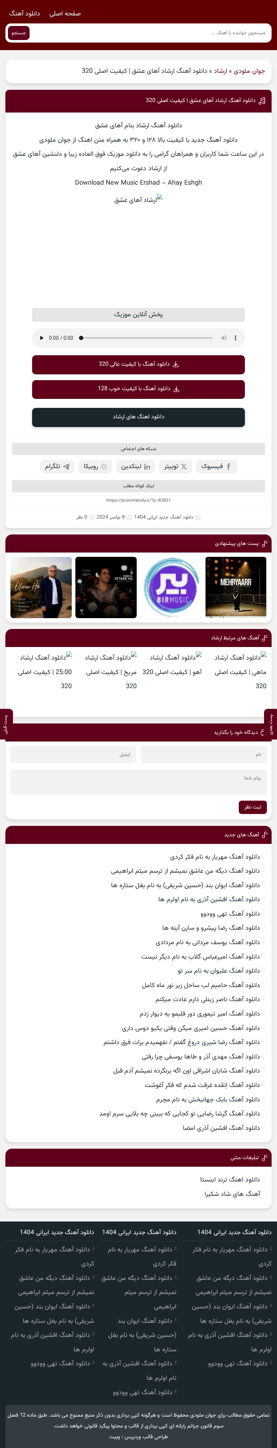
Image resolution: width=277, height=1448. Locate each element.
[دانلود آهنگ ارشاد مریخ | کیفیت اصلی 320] (106, 682)
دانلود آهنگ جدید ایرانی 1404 (164, 517)
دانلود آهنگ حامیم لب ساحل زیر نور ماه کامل (201, 986)
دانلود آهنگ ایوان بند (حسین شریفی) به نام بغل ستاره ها (185, 886)
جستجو (19, 33)
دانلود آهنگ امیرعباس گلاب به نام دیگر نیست (200, 957)
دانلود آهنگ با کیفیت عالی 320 (134, 364)
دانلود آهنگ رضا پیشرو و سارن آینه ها (211, 928)
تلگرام (52, 467)
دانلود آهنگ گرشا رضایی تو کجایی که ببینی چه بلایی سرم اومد (179, 1114)
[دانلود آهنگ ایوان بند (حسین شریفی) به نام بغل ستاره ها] (106, 587)
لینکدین (131, 467)
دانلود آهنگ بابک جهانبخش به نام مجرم (208, 1100)
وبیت (114, 1437)
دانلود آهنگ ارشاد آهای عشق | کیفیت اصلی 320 (201, 100)
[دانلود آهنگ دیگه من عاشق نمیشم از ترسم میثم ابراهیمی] (171, 587)
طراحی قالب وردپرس (146, 1437)
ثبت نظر (252, 807)
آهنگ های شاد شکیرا (232, 1194)
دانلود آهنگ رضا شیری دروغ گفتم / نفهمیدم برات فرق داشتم (182, 1043)
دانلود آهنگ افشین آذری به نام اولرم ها (209, 900)
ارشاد (220, 71)
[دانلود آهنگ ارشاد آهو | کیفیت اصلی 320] (171, 682)
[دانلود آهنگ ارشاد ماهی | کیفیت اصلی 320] (236, 682)
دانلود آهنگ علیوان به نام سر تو (219, 971)
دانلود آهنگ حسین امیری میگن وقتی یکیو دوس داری (191, 1029)
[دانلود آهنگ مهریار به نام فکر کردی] (236, 587)
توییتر (171, 467)
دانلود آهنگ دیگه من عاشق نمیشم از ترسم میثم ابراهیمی (185, 871)
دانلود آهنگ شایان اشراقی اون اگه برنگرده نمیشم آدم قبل (186, 1071)
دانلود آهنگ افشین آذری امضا (221, 1128)
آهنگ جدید (206, 140)
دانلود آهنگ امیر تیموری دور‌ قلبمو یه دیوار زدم (200, 1014)
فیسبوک (212, 467)
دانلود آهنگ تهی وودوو (230, 914)
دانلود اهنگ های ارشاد (138, 417)
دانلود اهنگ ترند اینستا (230, 1180)
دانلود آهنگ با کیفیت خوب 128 (134, 388)
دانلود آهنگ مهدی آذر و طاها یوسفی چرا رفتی (201, 1057)
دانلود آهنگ (24, 14)
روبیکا (91, 467)
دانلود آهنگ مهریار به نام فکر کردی (215, 857)
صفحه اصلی (65, 14)
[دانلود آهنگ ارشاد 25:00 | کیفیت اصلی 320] (41, 682)
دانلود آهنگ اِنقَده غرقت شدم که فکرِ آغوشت (202, 1086)
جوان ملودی (249, 71)
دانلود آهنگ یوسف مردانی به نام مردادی (208, 943)
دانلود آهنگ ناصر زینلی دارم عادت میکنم (207, 1000)
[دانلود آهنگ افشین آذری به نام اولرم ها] (41, 587)
